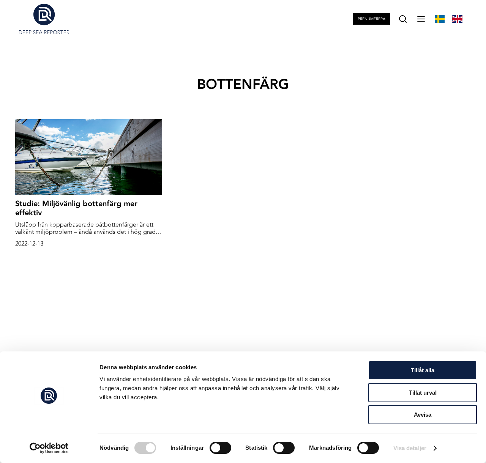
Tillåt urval (423, 392)
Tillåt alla (422, 370)
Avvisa (422, 414)
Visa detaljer (409, 448)
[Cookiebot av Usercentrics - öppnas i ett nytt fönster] (49, 448)
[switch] (220, 448)
